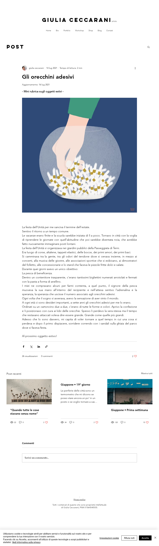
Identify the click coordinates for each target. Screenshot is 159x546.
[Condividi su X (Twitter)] (31, 346)
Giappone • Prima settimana (129, 410)
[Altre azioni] (135, 68)
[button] (148, 47)
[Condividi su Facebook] (23, 346)
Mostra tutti (146, 373)
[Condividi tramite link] (46, 346)
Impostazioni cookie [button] (109, 537)
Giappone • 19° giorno (75, 384)
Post (15, 47)
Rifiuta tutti (129, 537)
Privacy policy (79, 499)
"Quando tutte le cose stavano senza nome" (24, 411)
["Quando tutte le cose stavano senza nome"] (29, 391)
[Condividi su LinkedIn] (38, 346)
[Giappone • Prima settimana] (129, 391)
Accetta (145, 537)
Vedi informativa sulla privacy (26, 542)
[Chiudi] (155, 538)
